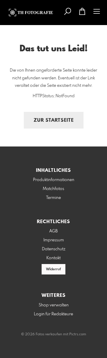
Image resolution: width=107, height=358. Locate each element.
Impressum (53, 240)
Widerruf (53, 269)
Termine (53, 198)
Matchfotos (53, 189)
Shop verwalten (54, 305)
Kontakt (53, 258)
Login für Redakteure (53, 314)
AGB (53, 231)
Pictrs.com (77, 334)
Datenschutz (53, 249)
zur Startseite (54, 120)
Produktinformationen (53, 180)
